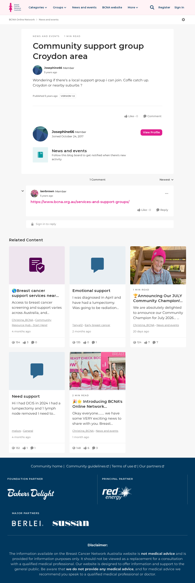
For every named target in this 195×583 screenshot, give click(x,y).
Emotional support (91, 290)
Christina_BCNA (22, 320)
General (28, 431)
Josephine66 (53, 68)
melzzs (16, 431)
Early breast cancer (97, 325)
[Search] (152, 7)
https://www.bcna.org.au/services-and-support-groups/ (80, 202)
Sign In (179, 7)
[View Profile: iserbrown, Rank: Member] (34, 193)
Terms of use (122, 466)
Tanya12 (77, 325)
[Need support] (37, 371)
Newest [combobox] (167, 180)
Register (164, 7)
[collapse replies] (22, 191)
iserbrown (47, 191)
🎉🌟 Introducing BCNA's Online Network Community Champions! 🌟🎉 (97, 404)
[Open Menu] (183, 19)
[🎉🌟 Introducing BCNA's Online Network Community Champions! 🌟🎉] (97, 371)
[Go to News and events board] (40, 154)
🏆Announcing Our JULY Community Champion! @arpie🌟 (157, 298)
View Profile (151, 132)
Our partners (150, 466)
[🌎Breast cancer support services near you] (37, 265)
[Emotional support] (97, 265)
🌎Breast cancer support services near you (34, 293)
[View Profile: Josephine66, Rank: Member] (37, 70)
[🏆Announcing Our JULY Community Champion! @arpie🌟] (158, 265)
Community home (46, 466)
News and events (48, 19)
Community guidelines (86, 466)
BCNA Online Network (22, 19)
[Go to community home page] (15, 7)
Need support (26, 396)
